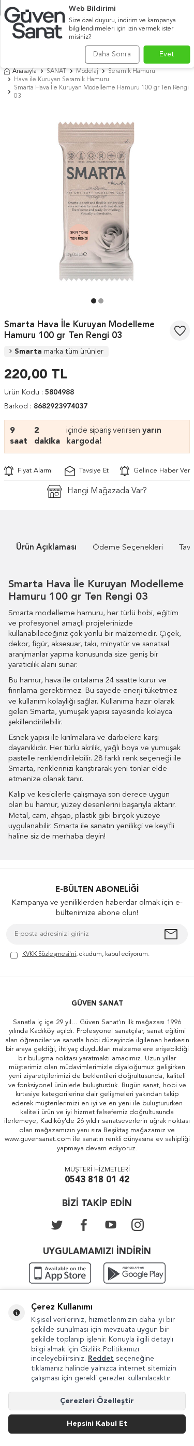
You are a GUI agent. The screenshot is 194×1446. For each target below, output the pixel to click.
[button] (93, 300)
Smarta (58, 351)
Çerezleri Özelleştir (97, 1401)
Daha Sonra (112, 54)
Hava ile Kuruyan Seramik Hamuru (61, 80)
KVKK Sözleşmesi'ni (49, 954)
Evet (166, 54)
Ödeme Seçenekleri (128, 548)
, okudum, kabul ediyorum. (86, 954)
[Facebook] (83, 1224)
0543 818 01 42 (97, 1180)
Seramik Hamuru (131, 71)
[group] (97, 201)
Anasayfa (24, 71)
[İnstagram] (137, 1224)
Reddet (101, 1358)
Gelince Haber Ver (159, 470)
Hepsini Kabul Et (97, 1423)
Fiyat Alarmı (33, 470)
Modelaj (87, 71)
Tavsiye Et (92, 470)
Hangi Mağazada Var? (107, 491)
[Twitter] (57, 1224)
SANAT (56, 71)
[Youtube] (110, 1224)
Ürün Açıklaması (46, 548)
